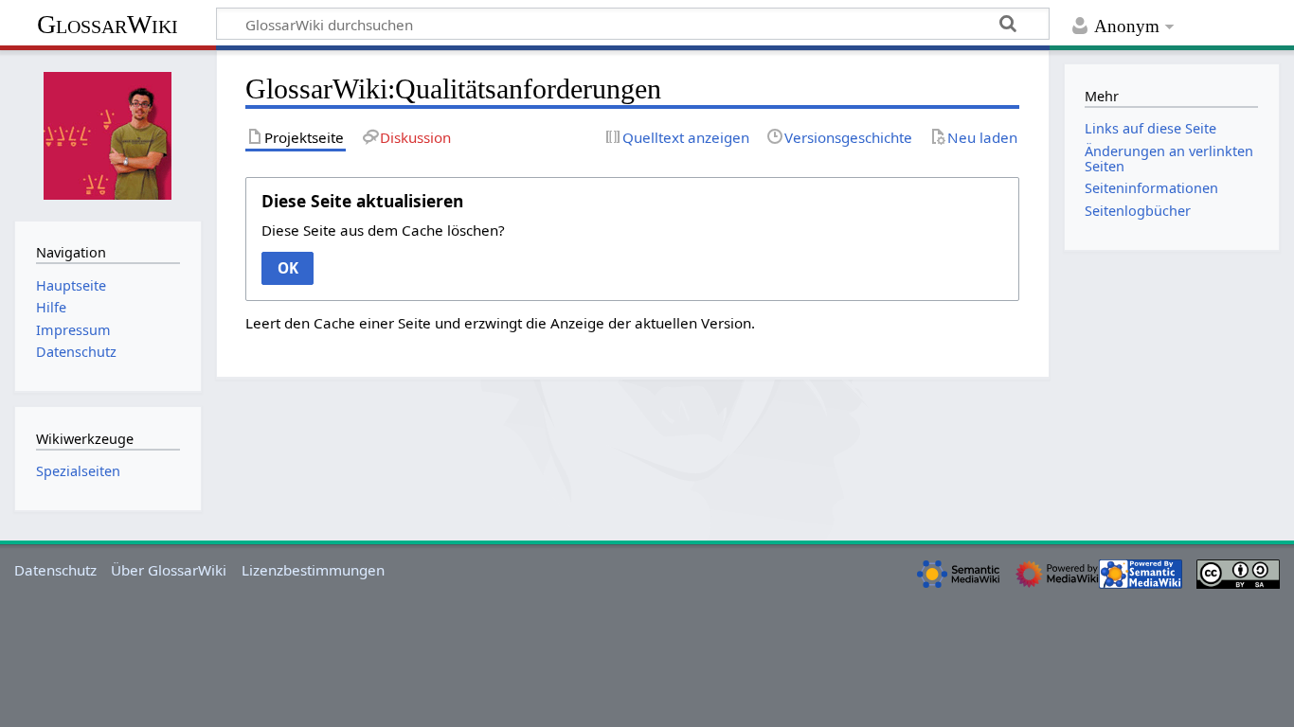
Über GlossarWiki (168, 569)
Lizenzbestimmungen (313, 569)
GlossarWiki (107, 24)
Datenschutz (55, 569)
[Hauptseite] (108, 133)
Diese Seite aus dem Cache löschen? (383, 230)
